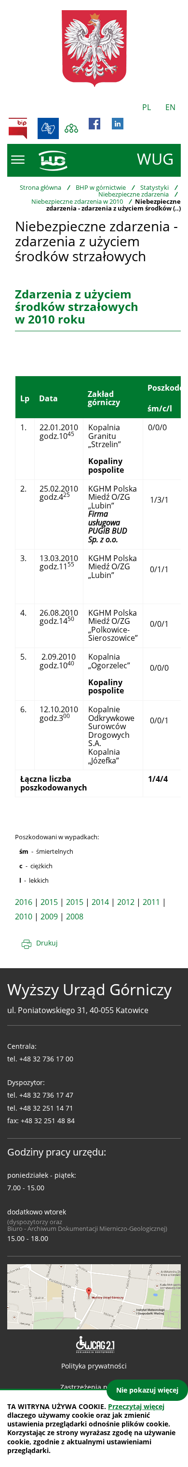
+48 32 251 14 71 (46, 1108)
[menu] (17, 159)
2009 (49, 916)
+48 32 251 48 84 (48, 1120)
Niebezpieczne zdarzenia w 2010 (77, 201)
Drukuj (47, 942)
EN (170, 107)
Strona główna (40, 187)
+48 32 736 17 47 (46, 1095)
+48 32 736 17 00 (46, 1058)
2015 (49, 902)
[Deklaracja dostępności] (94, 1344)
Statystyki (154, 187)
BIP (17, 128)
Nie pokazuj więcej (147, 1390)
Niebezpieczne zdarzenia (133, 194)
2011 (151, 902)
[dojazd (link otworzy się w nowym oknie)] (94, 1296)
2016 (23, 902)
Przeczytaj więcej (136, 1406)
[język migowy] (48, 128)
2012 (125, 902)
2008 (74, 916)
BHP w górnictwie (101, 187)
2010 (23, 916)
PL (146, 107)
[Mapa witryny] (71, 128)
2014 (100, 902)
